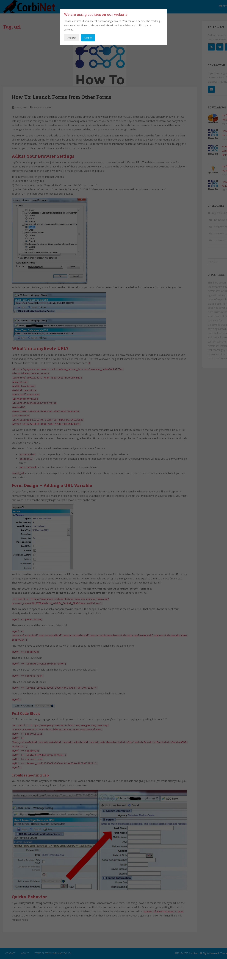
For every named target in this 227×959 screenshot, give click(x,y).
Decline (71, 38)
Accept (88, 38)
